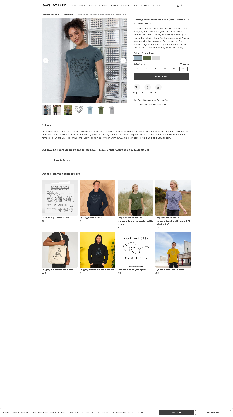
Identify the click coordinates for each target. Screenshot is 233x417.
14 (165, 68)
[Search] (183, 5)
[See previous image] (46, 60)
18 (183, 68)
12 (156, 68)
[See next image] (123, 60)
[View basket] (188, 5)
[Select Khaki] (147, 58)
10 (147, 68)
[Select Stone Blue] (138, 58)
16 (174, 68)
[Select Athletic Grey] (156, 58)
